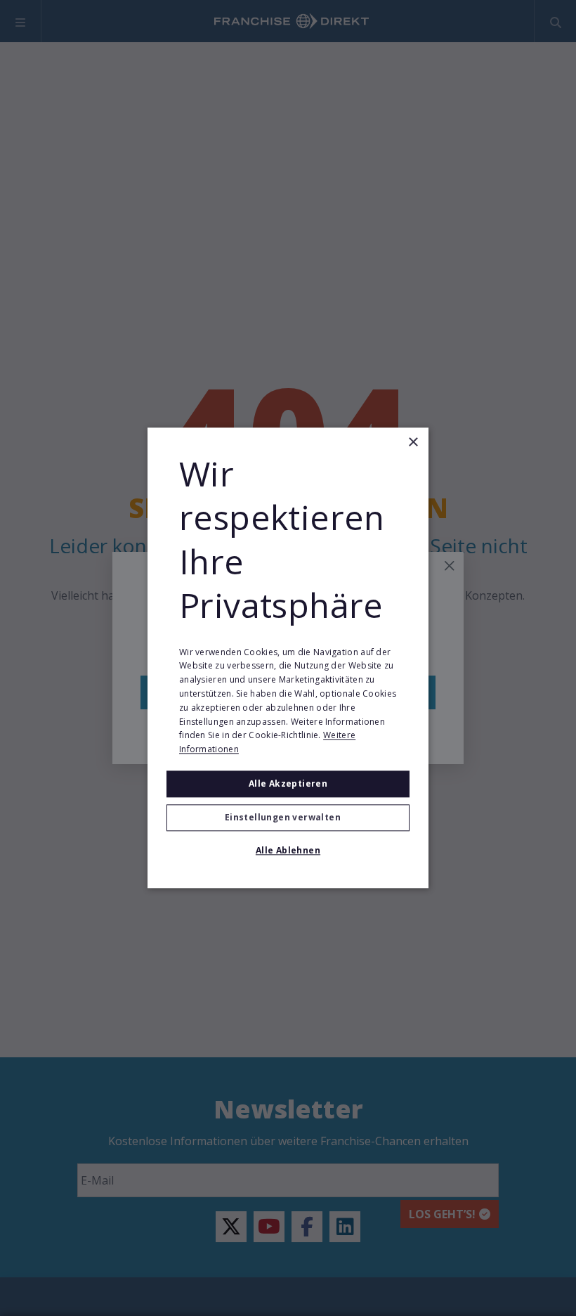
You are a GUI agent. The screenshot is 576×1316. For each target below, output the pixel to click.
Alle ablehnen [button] (288, 851)
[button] (288, 818)
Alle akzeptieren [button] (288, 783)
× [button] (412, 442)
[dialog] (288, 657)
